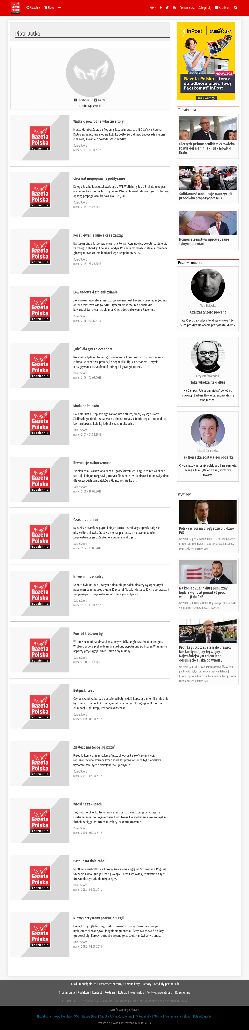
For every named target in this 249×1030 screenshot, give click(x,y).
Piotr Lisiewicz (208, 306)
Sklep (187, 1016)
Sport (83, 145)
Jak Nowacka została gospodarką (207, 457)
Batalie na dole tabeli (90, 861)
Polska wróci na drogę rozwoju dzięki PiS (207, 530)
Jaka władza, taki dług (208, 382)
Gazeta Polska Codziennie (116, 1016)
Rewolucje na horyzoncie (92, 462)
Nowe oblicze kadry (88, 576)
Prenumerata (187, 8)
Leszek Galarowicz (207, 451)
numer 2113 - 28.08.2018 (87, 264)
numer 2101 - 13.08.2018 (87, 605)
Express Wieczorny (110, 984)
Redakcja (83, 992)
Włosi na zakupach (87, 804)
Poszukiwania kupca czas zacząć (98, 235)
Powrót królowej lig (88, 633)
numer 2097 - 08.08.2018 (87, 776)
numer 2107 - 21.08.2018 (87, 434)
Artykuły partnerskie (167, 984)
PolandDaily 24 (202, 1016)
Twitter (102, 100)
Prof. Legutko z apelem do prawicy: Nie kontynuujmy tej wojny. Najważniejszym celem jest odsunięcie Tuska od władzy (205, 654)
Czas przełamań (85, 519)
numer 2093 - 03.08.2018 (87, 890)
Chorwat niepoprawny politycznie (99, 178)
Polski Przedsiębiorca (83, 984)
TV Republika (143, 1016)
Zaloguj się (204, 8)
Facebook (83, 100)
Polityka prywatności (160, 992)
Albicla (158, 1016)
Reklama (110, 992)
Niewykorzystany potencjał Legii (98, 918)
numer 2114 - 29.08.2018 (87, 207)
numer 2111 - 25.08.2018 (87, 321)
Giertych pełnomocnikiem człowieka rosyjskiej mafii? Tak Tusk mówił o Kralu (207, 148)
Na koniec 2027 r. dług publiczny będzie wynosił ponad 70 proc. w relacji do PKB (203, 592)
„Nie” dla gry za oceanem (92, 349)
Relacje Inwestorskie (131, 992)
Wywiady (184, 494)
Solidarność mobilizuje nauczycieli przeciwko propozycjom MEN (205, 195)
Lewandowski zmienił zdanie (95, 292)
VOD (77, 1016)
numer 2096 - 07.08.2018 (87, 833)
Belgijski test (83, 690)
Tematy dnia (187, 109)
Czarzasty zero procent (208, 312)
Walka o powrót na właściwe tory (98, 121)
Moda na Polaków (86, 406)
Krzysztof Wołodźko (208, 376)
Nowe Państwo (62, 1016)
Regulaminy (182, 992)
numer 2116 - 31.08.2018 (87, 150)
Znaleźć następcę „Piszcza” (94, 747)
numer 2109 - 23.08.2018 (87, 378)
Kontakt (97, 992)
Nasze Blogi (89, 1016)
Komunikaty (132, 984)
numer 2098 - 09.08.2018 (87, 719)
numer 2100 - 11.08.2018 (87, 662)
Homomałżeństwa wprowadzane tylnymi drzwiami (204, 241)
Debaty (146, 984)
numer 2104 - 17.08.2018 (87, 548)
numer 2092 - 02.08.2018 (87, 946)
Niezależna (44, 1016)
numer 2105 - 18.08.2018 (87, 491)
